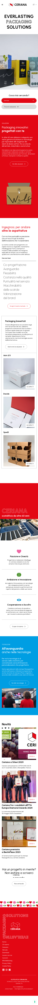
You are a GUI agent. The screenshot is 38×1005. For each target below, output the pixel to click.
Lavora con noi (7, 955)
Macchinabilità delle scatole (12, 287)
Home (4, 942)
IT (34, 5)
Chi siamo (5, 944)
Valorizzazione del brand (12, 296)
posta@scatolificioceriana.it (24, 989)
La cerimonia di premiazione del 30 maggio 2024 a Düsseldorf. (13, 812)
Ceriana (20, 4)
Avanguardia (11, 269)
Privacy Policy (6, 963)
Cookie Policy (6, 966)
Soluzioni (5, 947)
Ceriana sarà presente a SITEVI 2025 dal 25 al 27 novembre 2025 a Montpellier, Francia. (16, 767)
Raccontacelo (19, 884)
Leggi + (32, 756)
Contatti (5, 958)
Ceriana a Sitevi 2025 (13, 762)
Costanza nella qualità (17, 277)
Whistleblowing (7, 960)
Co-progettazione (14, 265)
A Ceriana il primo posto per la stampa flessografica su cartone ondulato (15, 857)
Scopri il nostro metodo (17, 306)
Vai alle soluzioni (17, 164)
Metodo (5, 950)
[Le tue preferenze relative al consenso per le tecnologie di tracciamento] (35, 1002)
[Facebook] (9, 969)
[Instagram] (6, 969)
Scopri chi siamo (17, 626)
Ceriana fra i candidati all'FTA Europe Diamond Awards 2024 (17, 806)
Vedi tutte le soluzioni (15, 347)
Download (5, 952)
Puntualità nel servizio (16, 281)
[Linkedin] (3, 969)
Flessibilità (9, 273)
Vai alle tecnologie (17, 683)
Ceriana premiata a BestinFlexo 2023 (11, 850)
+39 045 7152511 (9, 989)
